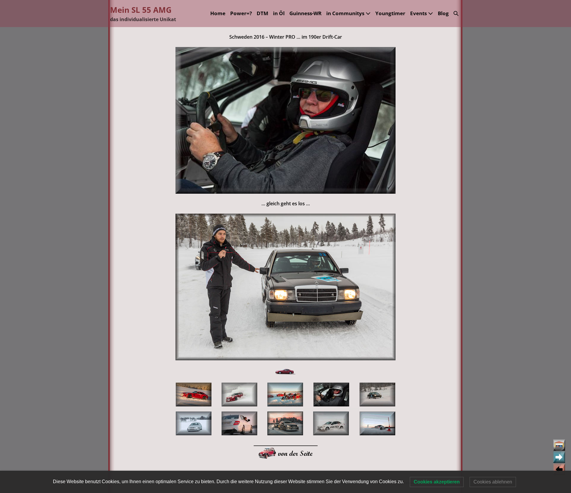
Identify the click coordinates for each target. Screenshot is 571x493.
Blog (443, 13)
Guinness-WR (305, 13)
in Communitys (345, 13)
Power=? (241, 13)
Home (217, 13)
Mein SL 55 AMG (141, 9)
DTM (262, 13)
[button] (456, 13)
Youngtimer (390, 13)
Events (419, 13)
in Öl (279, 13)
